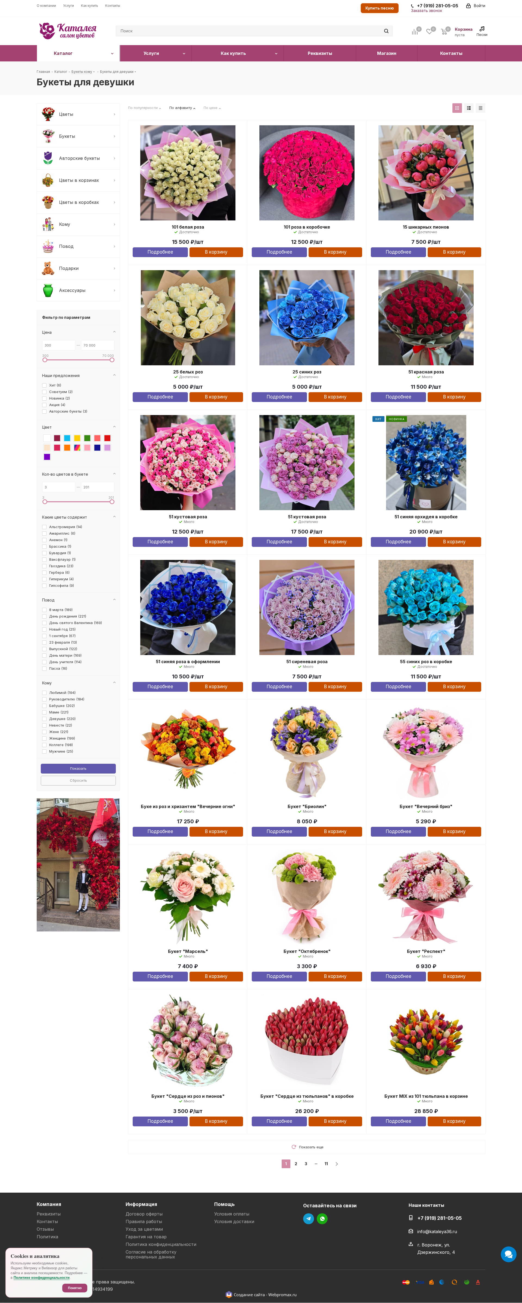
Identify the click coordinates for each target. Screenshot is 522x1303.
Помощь (224, 1204)
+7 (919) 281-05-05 (439, 1218)
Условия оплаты (231, 1214)
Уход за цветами (144, 1229)
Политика (47, 1236)
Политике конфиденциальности (42, 1278)
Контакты (47, 1221)
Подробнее (160, 252)
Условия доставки (234, 1221)
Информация (141, 1204)
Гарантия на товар (146, 1236)
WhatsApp (322, 1218)
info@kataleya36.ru (437, 1231)
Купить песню (379, 8)
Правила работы (144, 1221)
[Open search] (386, 31)
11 (326, 1163)
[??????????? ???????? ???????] (44, 359)
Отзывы (45, 1229)
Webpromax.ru (282, 1294)
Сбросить (78, 780)
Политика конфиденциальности (161, 1244)
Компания (49, 1204)
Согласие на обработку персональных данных (151, 1254)
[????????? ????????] (337, 1164)
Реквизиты (49, 1214)
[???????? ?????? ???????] (457, 108)
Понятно (75, 1288)
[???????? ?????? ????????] (480, 108)
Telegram (308, 1218)
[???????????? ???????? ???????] (112, 359)
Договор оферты (144, 1214)
